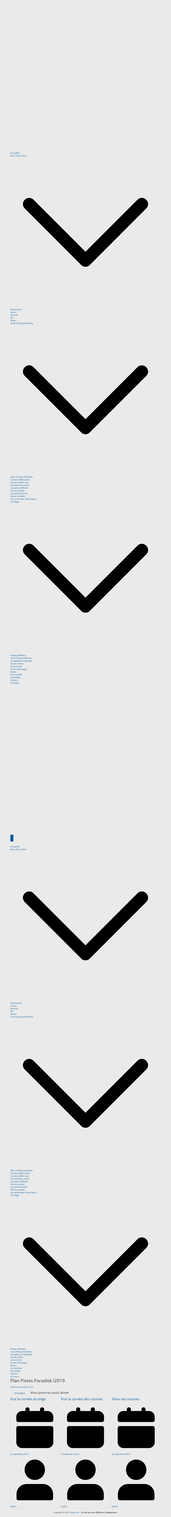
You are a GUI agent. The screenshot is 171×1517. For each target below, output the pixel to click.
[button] (85, 306)
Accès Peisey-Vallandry (21, 658)
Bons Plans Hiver (18, 155)
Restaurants (16, 309)
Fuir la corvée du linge (28, 1399)
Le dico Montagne (18, 669)
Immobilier (15, 677)
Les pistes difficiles (19, 488)
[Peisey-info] (85, 2)
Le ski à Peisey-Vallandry (21, 323)
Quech (13, 1506)
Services (14, 315)
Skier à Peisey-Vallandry (21, 477)
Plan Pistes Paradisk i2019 (21, 1387)
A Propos (14, 683)
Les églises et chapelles (21, 660)
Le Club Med (16, 674)
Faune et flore (16, 663)
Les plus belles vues (19, 482)
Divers (13, 320)
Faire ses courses (125, 1399)
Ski (11, 317)
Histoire (14, 680)
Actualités (15, 153)
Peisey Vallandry (18, 655)
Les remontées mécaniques (23, 499)
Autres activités (17, 496)
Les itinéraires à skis (19, 485)
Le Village (14, 501)
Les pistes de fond (18, 493)
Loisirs (13, 312)
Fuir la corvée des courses (82, 1399)
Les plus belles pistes (20, 479)
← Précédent (18, 1393)
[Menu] (11, 838)
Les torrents (16, 666)
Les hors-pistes (17, 490)
